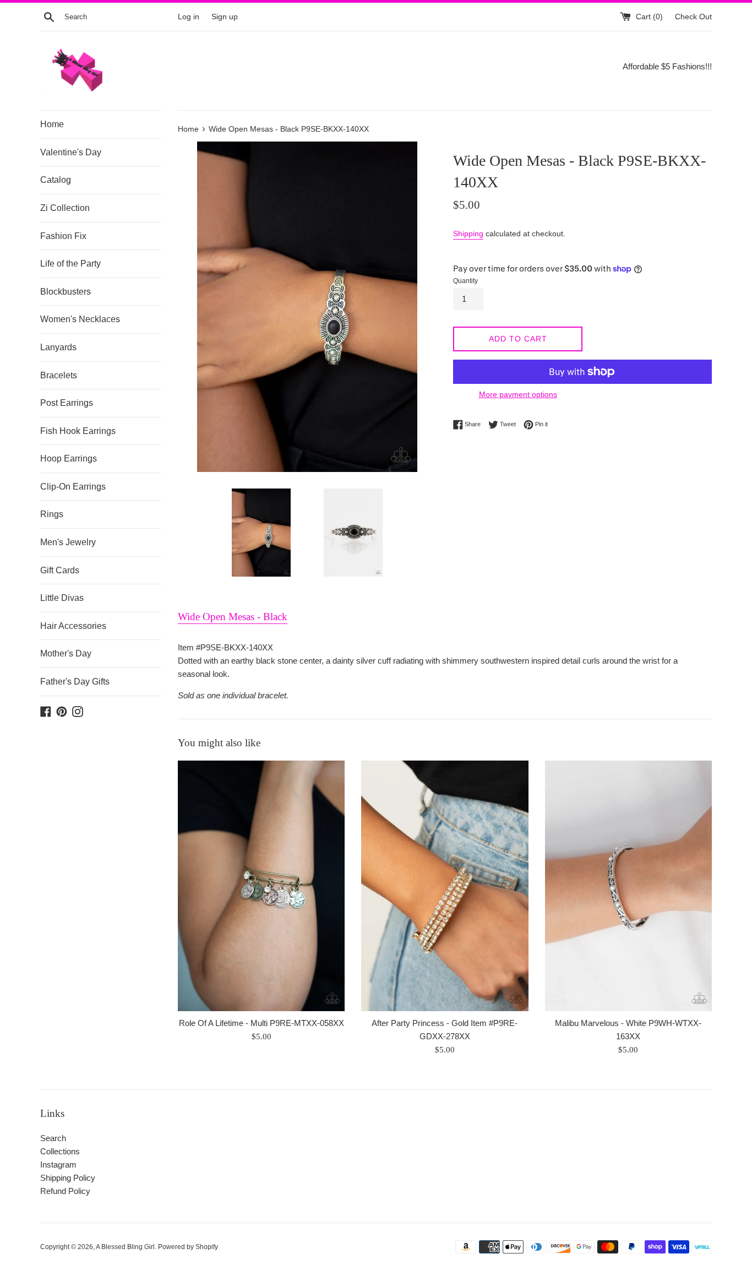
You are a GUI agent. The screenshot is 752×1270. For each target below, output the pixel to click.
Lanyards (58, 347)
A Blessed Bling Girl (125, 1247)
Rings (51, 514)
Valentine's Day (70, 152)
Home (52, 124)
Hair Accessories (73, 626)
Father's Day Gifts (75, 681)
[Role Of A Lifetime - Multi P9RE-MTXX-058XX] (261, 886)
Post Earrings (66, 403)
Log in (188, 17)
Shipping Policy (67, 1177)
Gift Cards (59, 570)
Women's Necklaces (80, 319)
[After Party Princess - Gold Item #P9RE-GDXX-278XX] (444, 886)
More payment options (518, 394)
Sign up (224, 17)
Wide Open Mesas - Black (232, 616)
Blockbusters (65, 291)
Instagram (58, 1164)
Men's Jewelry (68, 542)
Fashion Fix (63, 236)
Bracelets (58, 375)
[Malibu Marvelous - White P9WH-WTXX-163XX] (628, 886)
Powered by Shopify (188, 1247)
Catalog (55, 179)
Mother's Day (65, 653)
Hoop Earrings (68, 458)
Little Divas (62, 598)
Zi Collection (65, 208)
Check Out (693, 17)
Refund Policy (65, 1191)
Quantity (465, 281)
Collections (60, 1151)
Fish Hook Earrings (78, 431)
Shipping (468, 233)
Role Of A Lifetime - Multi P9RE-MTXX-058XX (261, 1023)
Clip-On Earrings (73, 486)
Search (53, 1138)
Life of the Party (70, 263)
